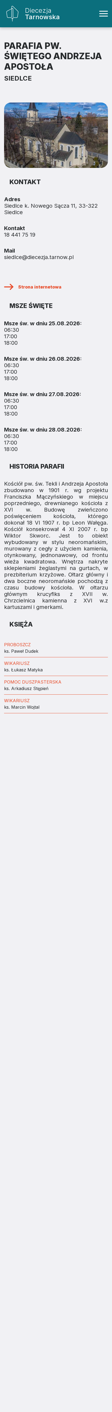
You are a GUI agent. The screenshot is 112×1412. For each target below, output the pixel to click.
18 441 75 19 (19, 234)
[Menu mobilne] (103, 13)
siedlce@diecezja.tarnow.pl (39, 257)
